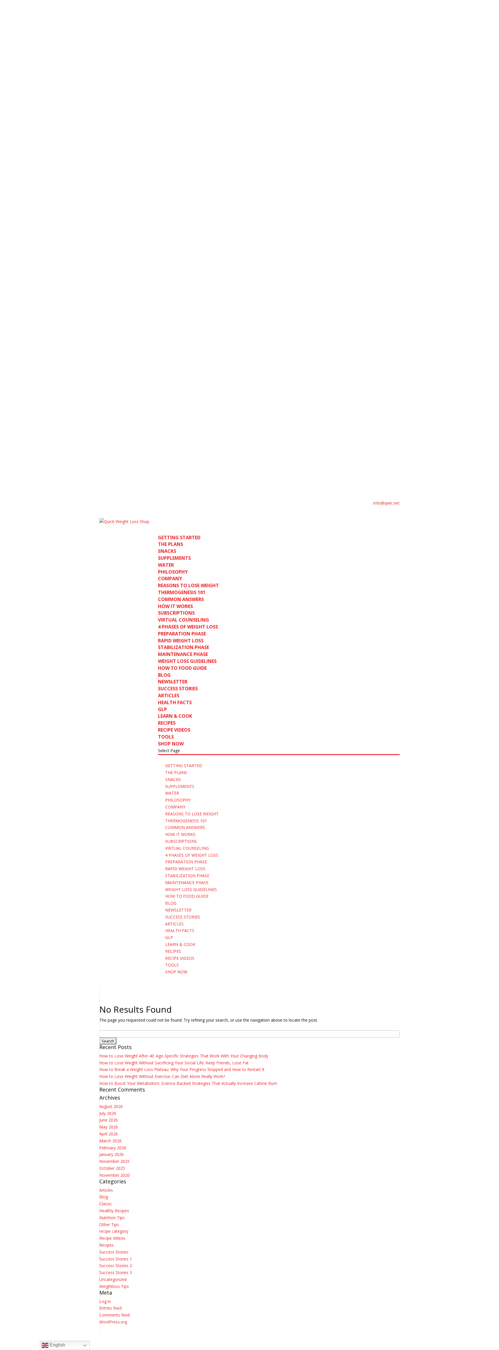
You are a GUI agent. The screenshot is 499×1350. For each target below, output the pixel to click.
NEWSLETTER (172, 681)
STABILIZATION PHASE (183, 647)
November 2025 (114, 1161)
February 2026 (112, 1147)
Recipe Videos (112, 1238)
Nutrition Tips (112, 1217)
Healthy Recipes (114, 1210)
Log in (105, 1301)
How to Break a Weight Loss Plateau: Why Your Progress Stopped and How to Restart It (182, 1069)
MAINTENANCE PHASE (183, 654)
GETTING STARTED (183, 765)
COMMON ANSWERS (181, 599)
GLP (169, 937)
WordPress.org (113, 1322)
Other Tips (109, 1224)
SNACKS (167, 551)
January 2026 (111, 1154)
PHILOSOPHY (173, 572)
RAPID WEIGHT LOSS (181, 640)
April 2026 (108, 1134)
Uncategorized (112, 1279)
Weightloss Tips (114, 1286)
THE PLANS (170, 544)
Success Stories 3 (115, 1272)
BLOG (170, 903)
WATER (166, 565)
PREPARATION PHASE (182, 634)
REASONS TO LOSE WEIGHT (188, 585)
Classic (105, 1203)
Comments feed (114, 1315)
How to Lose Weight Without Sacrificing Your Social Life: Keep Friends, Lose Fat (174, 1063)
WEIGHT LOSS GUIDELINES (187, 661)
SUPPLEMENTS (174, 558)
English (57, 1344)
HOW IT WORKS (180, 834)
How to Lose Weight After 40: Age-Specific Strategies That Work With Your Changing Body (183, 1056)
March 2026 (110, 1140)
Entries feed (110, 1308)
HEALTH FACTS (175, 702)
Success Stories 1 (115, 1259)
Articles (106, 1190)
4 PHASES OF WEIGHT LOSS (188, 627)
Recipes (106, 1245)
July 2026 (107, 1113)
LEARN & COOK (180, 944)
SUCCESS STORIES (178, 688)
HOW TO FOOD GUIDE (182, 668)
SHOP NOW (176, 972)
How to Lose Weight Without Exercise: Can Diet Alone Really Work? (162, 1076)
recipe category (113, 1231)
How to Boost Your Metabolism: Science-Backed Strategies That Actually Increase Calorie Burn (188, 1083)
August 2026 (111, 1106)
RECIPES (167, 723)
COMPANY (170, 578)
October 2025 (112, 1168)
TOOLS (172, 965)
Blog (103, 1197)
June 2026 (108, 1120)
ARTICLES (168, 695)
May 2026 (108, 1127)
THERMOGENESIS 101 (181, 592)
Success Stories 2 (115, 1265)
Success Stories (114, 1252)
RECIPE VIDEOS (174, 730)
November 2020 (114, 1175)
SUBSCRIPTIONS (176, 613)
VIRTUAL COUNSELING (183, 620)
